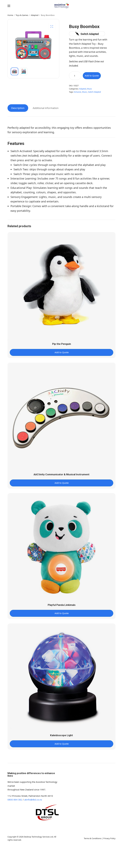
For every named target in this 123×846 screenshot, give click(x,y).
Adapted (34, 15)
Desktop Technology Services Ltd (38, 836)
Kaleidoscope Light (61, 735)
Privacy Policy (109, 838)
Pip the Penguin (61, 343)
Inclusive (77, 92)
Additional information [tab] (45, 108)
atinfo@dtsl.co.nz (33, 799)
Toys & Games (22, 15)
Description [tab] (17, 108)
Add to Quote (92, 75)
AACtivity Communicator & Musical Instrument (61, 474)
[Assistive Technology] (61, 5)
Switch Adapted (94, 92)
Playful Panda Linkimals (61, 604)
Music (89, 89)
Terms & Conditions (92, 838)
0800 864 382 (15, 799)
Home (10, 15)
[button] (51, 26)
